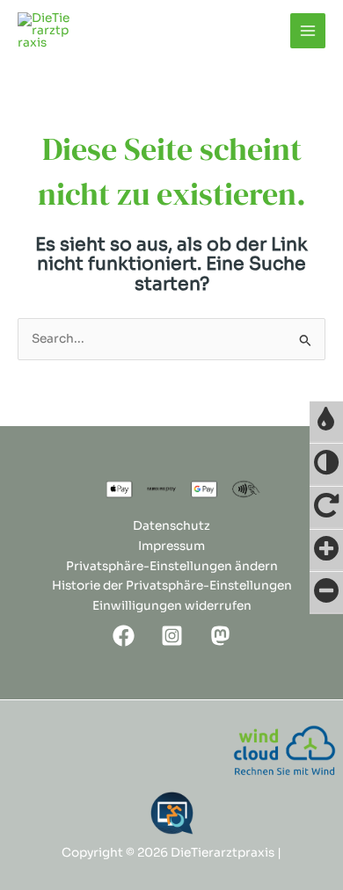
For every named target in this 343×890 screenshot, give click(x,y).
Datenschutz (171, 525)
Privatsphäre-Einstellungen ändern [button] (172, 566)
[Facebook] (124, 636)
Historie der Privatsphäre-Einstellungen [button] (172, 585)
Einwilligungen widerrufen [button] (172, 605)
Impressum (171, 546)
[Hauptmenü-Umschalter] (308, 31)
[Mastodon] (220, 636)
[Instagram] (172, 636)
